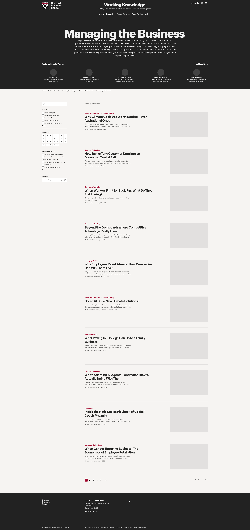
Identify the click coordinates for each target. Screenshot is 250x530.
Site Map (88, 527)
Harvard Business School (50, 91)
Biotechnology (49, 112)
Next (206, 480)
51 (106, 480)
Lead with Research (106, 14)
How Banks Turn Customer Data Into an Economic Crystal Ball (112, 155)
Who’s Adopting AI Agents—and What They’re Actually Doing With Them (117, 376)
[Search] (202, 3)
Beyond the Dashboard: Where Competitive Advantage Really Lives (115, 229)
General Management (52, 167)
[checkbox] (43, 113)
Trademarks (112, 527)
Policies (119, 527)
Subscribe (195, 3)
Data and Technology (92, 150)
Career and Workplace (93, 187)
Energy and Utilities (51, 120)
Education (48, 118)
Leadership (89, 408)
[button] (43, 135)
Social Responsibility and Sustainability (99, 113)
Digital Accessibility (139, 527)
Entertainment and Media (53, 123)
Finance (47, 164)
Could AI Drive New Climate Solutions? (112, 301)
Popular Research (123, 14)
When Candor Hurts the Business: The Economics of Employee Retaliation (111, 450)
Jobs (93, 527)
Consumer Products (51, 115)
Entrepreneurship (91, 334)
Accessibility (128, 527)
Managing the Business (93, 261)
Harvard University (102, 527)
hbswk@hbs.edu (91, 511)
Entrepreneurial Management (54, 162)
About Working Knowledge (141, 14)
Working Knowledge (124, 4)
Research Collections (86, 91)
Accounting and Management (54, 154)
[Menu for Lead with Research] (114, 14)
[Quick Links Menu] (206, 3)
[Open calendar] (65, 180)
